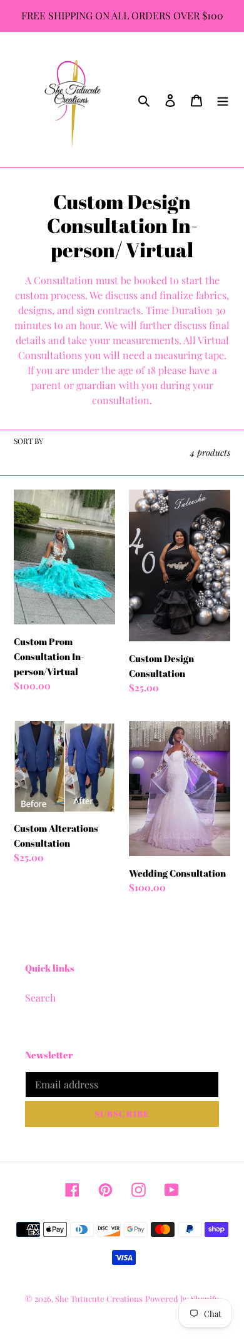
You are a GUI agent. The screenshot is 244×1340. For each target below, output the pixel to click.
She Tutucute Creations (99, 1298)
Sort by (28, 441)
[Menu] (223, 100)
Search (40, 997)
